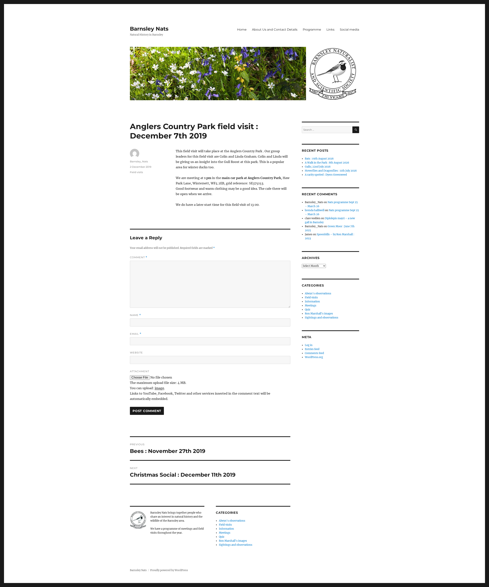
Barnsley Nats (149, 28)
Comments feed (314, 353)
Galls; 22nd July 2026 (318, 166)
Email (135, 333)
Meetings (224, 532)
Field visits (136, 172)
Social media (349, 29)
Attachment (139, 371)
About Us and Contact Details (274, 29)
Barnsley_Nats (139, 161)
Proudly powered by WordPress (169, 570)
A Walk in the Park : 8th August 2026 (327, 162)
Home (242, 29)
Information (226, 528)
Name (135, 315)
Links (330, 29)
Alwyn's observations (232, 520)
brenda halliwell (314, 210)
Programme (312, 29)
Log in (309, 345)
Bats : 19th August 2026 (319, 158)
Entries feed (312, 349)
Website (136, 352)
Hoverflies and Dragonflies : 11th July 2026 (331, 170)
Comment (138, 257)
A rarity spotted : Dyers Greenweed (326, 174)
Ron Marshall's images (233, 540)
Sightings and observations (235, 544)
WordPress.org (314, 357)
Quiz (221, 536)
